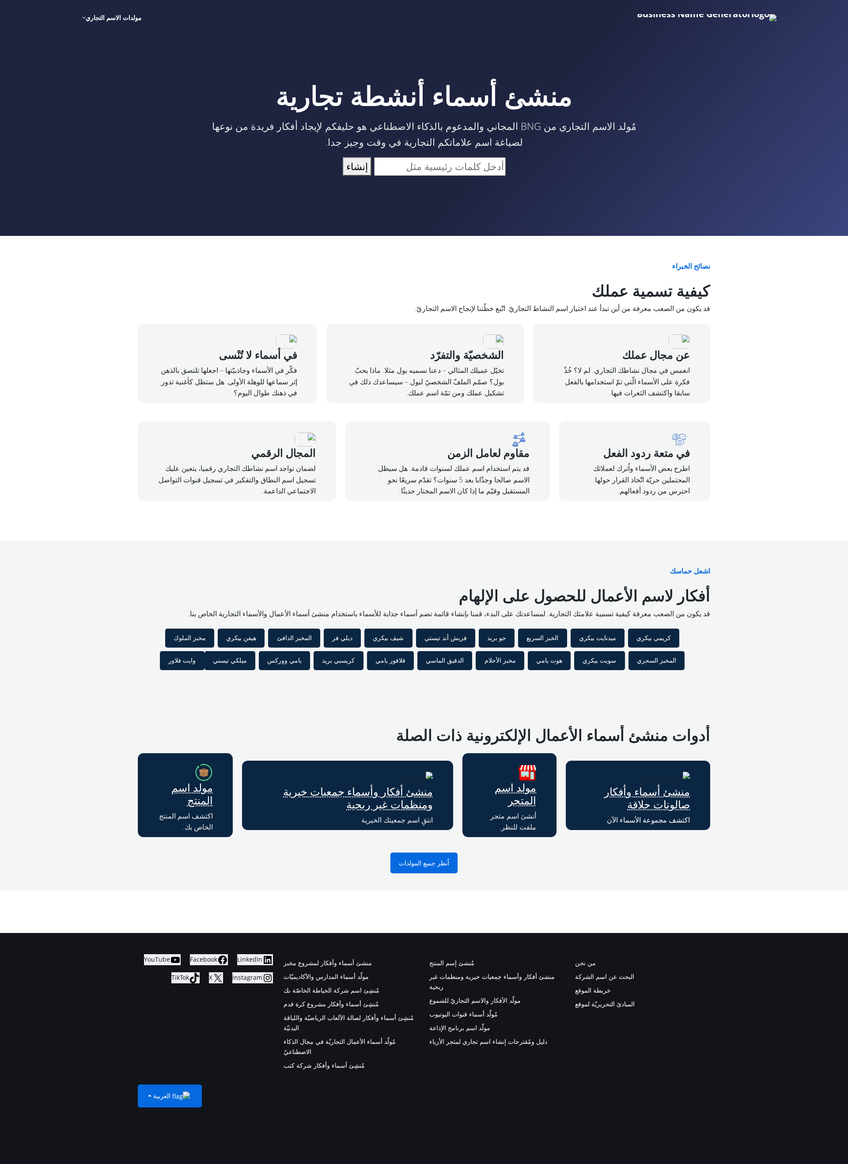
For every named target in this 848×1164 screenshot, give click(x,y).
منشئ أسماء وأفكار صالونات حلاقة (647, 797)
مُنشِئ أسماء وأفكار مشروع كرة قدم (331, 1004)
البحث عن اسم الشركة (604, 976)
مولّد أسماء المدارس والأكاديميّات (326, 976)
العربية (161, 1096)
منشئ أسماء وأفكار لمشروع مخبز (328, 963)
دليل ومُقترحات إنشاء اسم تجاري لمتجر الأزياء (488, 1041)
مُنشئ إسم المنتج (451, 963)
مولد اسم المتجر (515, 794)
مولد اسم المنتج (192, 794)
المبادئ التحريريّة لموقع (605, 1004)
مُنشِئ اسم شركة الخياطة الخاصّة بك (331, 990)
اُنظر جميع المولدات (424, 863)
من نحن (585, 963)
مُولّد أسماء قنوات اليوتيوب (463, 1014)
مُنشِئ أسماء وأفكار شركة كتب (324, 1065)
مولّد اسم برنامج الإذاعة (459, 1028)
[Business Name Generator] (706, 17)
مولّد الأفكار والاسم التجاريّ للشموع (475, 1000)
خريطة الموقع (593, 990)
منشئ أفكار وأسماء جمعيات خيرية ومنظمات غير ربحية (358, 797)
